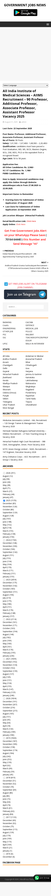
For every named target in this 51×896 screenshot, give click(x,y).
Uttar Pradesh (9, 404)
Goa (27, 368)
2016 (8, 853)
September (7, 512)
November (7, 506)
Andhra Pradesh (10, 359)
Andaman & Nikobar (35, 356)
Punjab (6, 395)
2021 (8, 658)
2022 (8, 619)
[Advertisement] (25, 53)
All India (6, 356)
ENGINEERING (9, 328)
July (4, 479)
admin (23, 122)
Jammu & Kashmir (34, 374)
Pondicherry (31, 392)
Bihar (28, 362)
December (7, 503)
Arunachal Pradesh (34, 359)
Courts (6, 325)
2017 (8, 817)
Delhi (5, 368)
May (5, 485)
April (5, 488)
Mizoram (7, 389)
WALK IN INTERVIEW (35, 343)
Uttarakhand (31, 404)
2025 (8, 500)
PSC (4, 334)
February (6, 494)
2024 (8, 540)
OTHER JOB (8, 331)
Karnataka (30, 377)
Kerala (5, 380)
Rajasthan (30, 395)
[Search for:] (25, 307)
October (6, 509)
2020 (8, 698)
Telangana (7, 401)
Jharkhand (7, 377)
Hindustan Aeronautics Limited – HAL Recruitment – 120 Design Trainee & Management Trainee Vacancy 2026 (25, 423)
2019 (8, 738)
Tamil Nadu (31, 398)
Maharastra (31, 383)
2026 (8, 473)
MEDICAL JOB (32, 328)
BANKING (7, 322)
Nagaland (30, 389)
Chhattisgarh (31, 365)
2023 (8, 579)
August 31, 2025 (11, 122)
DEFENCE (30, 325)
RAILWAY (30, 334)
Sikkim (5, 398)
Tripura (29, 401)
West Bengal (8, 408)
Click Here (31, 221)
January (6, 497)
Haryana (29, 371)
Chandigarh (8, 365)
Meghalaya (30, 386)
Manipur (6, 386)
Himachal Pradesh (11, 374)
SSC (4, 337)
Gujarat (6, 371)
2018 (8, 777)
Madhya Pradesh (10, 383)
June (5, 482)
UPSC (5, 343)
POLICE (29, 331)
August (6, 476)
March (5, 491)
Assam (6, 362)
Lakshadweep (32, 380)
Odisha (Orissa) (9, 392)
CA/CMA (29, 322)
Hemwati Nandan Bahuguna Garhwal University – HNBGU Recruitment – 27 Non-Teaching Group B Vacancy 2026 (24, 434)
